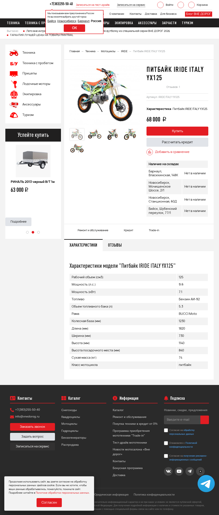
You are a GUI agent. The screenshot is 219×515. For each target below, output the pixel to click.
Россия (96, 21)
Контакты (136, 14)
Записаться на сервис (32, 446)
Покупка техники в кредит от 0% (135, 423)
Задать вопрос (32, 436)
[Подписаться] (204, 420)
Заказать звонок (32, 426)
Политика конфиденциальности (154, 494)
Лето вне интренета (39, 31)
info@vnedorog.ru (27, 416)
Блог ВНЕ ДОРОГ (198, 14)
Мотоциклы (108, 51)
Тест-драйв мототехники (130, 442)
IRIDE (124, 51)
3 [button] (39, 232)
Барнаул (84, 21)
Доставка (151, 14)
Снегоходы (69, 410)
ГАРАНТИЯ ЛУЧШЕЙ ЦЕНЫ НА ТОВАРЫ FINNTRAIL (41, 35)
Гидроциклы (69, 430)
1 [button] (27, 232)
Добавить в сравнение (172, 152)
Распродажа (70, 444)
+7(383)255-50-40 (27, 409)
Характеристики (83, 245)
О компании (116, 14)
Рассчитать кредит (177, 142)
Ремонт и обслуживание (129, 417)
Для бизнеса (168, 14)
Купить (177, 131)
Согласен (49, 502)
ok (74, 28)
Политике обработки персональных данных (62, 493)
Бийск (51, 21)
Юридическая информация (111, 494)
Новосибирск (66, 21)
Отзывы (115, 245)
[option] (33, 184)
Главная (75, 51)
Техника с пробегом (37, 63)
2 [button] (33, 232)
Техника (90, 51)
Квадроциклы (70, 417)
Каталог (118, 410)
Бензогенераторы (73, 437)
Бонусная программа (128, 468)
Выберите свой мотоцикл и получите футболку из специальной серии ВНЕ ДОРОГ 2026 (114, 31)
